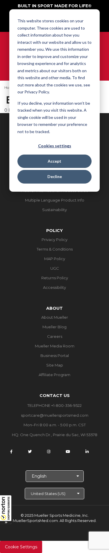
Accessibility (54, 287)
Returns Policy (54, 277)
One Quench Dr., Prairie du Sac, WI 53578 (58, 434)
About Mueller (54, 317)
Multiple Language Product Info (54, 200)
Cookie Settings (21, 547)
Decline (54, 176)
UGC (54, 268)
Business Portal (54, 355)
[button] (6, 509)
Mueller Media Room (54, 346)
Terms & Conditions (55, 249)
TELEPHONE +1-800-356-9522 (54, 405)
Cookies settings (54, 145)
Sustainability (54, 209)
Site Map (54, 365)
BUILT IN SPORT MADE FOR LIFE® (55, 5)
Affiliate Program (54, 374)
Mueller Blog (54, 326)
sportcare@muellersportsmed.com (54, 415)
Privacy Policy (54, 239)
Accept (54, 161)
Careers (54, 336)
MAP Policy (54, 258)
